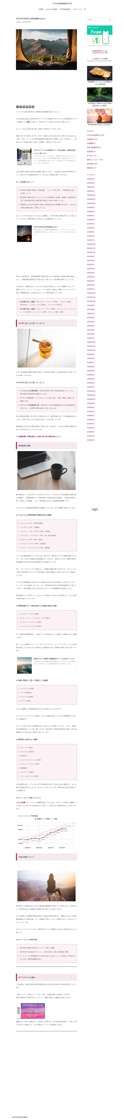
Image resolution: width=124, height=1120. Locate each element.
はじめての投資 (51, 9)
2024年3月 (91, 183)
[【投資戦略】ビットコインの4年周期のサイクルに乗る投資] (99, 73)
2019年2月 (91, 432)
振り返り (90, 155)
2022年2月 (91, 285)
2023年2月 (91, 236)
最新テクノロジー (93, 159)
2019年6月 (91, 415)
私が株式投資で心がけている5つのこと (100, 124)
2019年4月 (91, 424)
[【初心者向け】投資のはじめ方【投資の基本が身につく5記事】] (99, 94)
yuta (19, 22)
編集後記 (90, 168)
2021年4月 (91, 326)
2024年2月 (91, 187)
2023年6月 (91, 220)
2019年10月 (91, 399)
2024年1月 (91, 191)
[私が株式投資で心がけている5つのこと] (99, 116)
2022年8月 (91, 260)
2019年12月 (91, 391)
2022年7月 (91, 264)
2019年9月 (91, 403)
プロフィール (77, 9)
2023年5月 (91, 224)
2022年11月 (91, 248)
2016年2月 (91, 440)
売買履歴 (90, 143)
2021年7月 (91, 313)
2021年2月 (91, 334)
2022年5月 (91, 273)
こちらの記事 (20, 802)
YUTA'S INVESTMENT (20, 1117)
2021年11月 (91, 297)
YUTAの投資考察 (93, 135)
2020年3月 (91, 379)
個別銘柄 (90, 139)
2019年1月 (91, 436)
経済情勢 (90, 164)
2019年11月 (91, 395)
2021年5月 (91, 322)
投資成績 (90, 151)
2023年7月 (91, 215)
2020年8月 (91, 358)
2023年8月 (91, 211)
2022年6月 (91, 269)
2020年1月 (91, 387)
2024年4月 (91, 179)
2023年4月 (91, 228)
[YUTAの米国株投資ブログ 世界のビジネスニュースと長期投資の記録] (62, 3)
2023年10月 (91, 203)
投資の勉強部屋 (92, 147)
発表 (28, 122)
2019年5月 (91, 419)
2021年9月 (91, 305)
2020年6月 (91, 366)
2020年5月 (91, 371)
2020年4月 (91, 375)
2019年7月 (91, 411)
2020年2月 (91, 383)
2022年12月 (91, 244)
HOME (41, 9)
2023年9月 (91, 207)
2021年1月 (91, 338)
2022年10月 (91, 252)
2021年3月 (91, 330)
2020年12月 (91, 342)
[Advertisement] (46, 90)
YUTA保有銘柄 (65, 9)
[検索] (110, 19)
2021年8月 (91, 309)
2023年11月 (91, 199)
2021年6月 (91, 317)
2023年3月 (91, 232)
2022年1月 (91, 289)
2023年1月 (91, 240)
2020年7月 (91, 362)
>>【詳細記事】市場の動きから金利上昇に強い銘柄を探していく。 (39, 436)
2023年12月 (91, 195)
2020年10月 (91, 350)
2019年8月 (91, 407)
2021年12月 (91, 293)
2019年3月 (91, 428)
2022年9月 (91, 256)
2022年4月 (91, 277)
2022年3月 (91, 281)
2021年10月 (91, 301)
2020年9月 (91, 354)
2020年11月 (91, 346)
